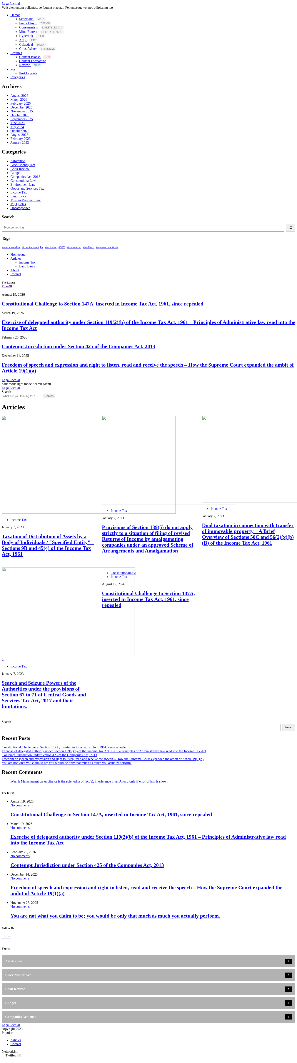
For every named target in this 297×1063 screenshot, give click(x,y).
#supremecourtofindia (107, 247)
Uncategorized (20, 208)
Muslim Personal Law (25, 200)
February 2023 (20, 138)
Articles (15, 258)
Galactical (32, 44)
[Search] (290, 228)
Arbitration (17, 161)
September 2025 (21, 119)
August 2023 (19, 135)
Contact (15, 274)
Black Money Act (22, 165)
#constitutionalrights (32, 247)
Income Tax (18, 192)
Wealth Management (24, 781)
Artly (27, 40)
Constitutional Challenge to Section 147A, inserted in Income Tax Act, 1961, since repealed (102, 304)
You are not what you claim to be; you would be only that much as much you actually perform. (67, 763)
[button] (17, 384)
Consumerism (41, 27)
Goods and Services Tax (27, 188)
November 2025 (21, 111)
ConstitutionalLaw (23, 180)
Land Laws (18, 196)
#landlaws (88, 247)
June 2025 (17, 123)
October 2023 (19, 131)
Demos (15, 15)
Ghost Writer (37, 48)
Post (13, 69)
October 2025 (19, 115)
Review (29, 65)
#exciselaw (51, 247)
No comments (20, 805)
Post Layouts (28, 73)
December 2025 (21, 107)
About (14, 270)
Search (49, 396)
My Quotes (18, 204)
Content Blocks (34, 57)
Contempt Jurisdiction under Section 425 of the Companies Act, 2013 (78, 346)
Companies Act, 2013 (25, 177)
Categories (17, 77)
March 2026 (18, 99)
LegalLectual (11, 3)
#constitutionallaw (11, 247)
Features (16, 53)
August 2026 (19, 95)
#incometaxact (74, 247)
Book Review (20, 169)
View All (7, 286)
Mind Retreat (41, 31)
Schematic (32, 19)
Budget (15, 173)
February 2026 (20, 103)
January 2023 (19, 142)
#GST (61, 247)
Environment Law (22, 184)
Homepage (17, 254)
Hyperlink (31, 36)
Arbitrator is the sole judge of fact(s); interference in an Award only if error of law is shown (106, 781)
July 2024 (17, 127)
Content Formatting (32, 61)
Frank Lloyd (34, 23)
